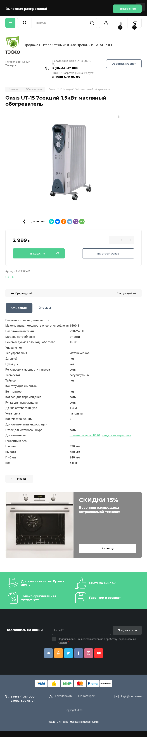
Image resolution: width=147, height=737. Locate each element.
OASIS (9, 277)
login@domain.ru (131, 696)
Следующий (124, 293)
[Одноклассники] (63, 221)
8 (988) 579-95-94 (66, 77)
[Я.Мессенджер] (51, 221)
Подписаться (127, 630)
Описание (19, 308)
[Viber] (76, 221)
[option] (73, 163)
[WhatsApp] (82, 221)
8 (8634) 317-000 (65, 68)
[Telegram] (69, 221)
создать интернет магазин (64, 721)
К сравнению (119, 117)
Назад (21, 478)
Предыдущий (23, 293)
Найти (92, 23)
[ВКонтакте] (57, 221)
